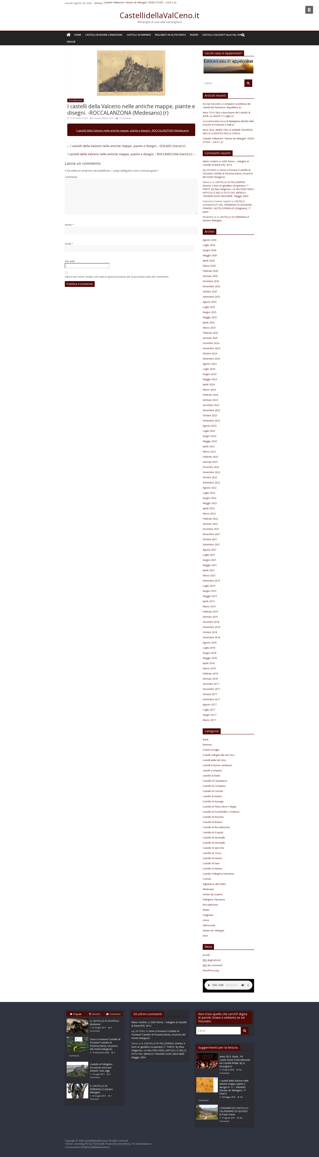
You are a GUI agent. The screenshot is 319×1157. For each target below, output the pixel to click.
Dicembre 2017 (211, 683)
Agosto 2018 (209, 642)
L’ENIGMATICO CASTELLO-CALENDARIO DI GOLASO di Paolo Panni (234, 1111)
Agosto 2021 (209, 549)
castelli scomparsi (139, 34)
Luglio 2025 (209, 307)
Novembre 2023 (211, 410)
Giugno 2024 (209, 374)
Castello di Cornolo (213, 791)
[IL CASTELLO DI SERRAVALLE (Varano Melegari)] (78, 1083)
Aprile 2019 (209, 601)
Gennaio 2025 (210, 338)
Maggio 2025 (210, 317)
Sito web (70, 261)
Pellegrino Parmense (214, 899)
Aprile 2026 (209, 260)
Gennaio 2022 (210, 523)
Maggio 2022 (210, 503)
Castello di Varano (212, 858)
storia (206, 920)
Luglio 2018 (209, 647)
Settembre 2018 (211, 637)
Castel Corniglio (211, 749)
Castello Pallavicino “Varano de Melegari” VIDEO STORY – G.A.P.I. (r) (140, 3)
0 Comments (125, 118)
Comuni (207, 878)
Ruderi (194, 34)
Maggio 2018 (210, 658)
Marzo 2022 (209, 513)
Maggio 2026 (210, 255)
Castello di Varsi (211, 863)
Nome (69, 224)
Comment (115, 1014)
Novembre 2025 (211, 286)
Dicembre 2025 (211, 281)
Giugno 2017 (209, 714)
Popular (77, 1014)
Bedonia (207, 744)
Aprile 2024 (209, 384)
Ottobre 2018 (210, 632)
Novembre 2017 (211, 689)
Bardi (205, 739)
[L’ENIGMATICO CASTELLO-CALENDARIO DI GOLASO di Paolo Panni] (207, 1106)
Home (77, 34)
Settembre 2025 (211, 296)
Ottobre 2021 (210, 539)
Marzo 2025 (209, 327)
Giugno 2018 (209, 652)
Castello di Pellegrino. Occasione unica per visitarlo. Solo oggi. (101, 1067)
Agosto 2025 (209, 301)
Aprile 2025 (209, 322)
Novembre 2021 (211, 534)
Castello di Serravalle (214, 837)
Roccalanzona (75, 100)
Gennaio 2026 (210, 276)
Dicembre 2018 (211, 621)
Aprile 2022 (209, 508)
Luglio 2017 (209, 709)
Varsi (205, 935)
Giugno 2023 (209, 436)
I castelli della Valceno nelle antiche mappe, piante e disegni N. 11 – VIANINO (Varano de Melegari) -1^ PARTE (234, 1087)
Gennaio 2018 (210, 678)
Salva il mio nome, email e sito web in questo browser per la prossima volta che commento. (117, 276)
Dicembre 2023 (211, 405)
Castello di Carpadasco (215, 780)
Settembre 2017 (211, 699)
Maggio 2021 (210, 565)
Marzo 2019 (209, 606)
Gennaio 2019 (210, 616)
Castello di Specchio (213, 847)
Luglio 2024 (209, 369)
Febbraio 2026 (210, 270)
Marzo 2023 (209, 451)
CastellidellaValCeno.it (159, 15)
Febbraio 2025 (210, 332)
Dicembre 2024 (211, 343)
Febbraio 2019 (210, 611)
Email (69, 243)
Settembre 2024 (211, 358)
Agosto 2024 (209, 363)
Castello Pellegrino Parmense (218, 873)
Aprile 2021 (209, 570)
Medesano (208, 889)
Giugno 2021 (209, 560)
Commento (71, 177)
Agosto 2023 (209, 425)
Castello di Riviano (212, 822)
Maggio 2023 (210, 441)
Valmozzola (209, 925)
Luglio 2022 (209, 492)
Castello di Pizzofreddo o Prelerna (221, 811)
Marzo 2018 (209, 668)
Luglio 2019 (209, 585)
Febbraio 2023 (210, 456)
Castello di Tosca (212, 853)
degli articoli (211, 960)
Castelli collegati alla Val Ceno (223, 34)
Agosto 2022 (209, 487)
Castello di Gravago (213, 801)
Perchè (71, 41)
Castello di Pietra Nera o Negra (219, 806)
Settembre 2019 (211, 580)
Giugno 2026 (209, 250)
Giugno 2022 (209, 498)
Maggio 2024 (210, 379)
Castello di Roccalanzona (216, 827)
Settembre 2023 (211, 420)
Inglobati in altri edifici (170, 34)
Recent (96, 1014)
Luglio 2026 (209, 245)
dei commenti (212, 965)
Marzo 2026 (209, 265)
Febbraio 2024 (210, 394)
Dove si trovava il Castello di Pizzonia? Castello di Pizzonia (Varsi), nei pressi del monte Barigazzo (228, 173)
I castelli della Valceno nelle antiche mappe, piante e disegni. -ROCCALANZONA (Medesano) (132, 130)
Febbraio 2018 (210, 673)
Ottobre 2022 (210, 477)
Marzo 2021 (209, 575)
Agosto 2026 (209, 239)
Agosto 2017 (209, 704)
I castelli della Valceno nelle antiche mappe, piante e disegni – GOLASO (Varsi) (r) (125, 146)
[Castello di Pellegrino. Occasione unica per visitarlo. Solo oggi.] (78, 1061)
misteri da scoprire (213, 894)
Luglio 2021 (209, 554)
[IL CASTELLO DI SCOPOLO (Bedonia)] (78, 1018)
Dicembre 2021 (211, 529)
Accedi (206, 955)
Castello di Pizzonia (213, 816)
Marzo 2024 (209, 389)
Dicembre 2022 (211, 467)
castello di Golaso (212, 796)
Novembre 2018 (211, 627)
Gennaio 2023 (210, 461)
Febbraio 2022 (210, 518)
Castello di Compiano (214, 785)
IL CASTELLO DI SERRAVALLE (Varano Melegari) (101, 1089)
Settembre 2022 (211, 482)
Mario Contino (210, 161)
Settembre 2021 (211, 544)
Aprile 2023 (209, 446)
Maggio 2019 (210, 596)
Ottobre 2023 (210, 415)
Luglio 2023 (209, 430)
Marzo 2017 (209, 720)
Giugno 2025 (209, 312)
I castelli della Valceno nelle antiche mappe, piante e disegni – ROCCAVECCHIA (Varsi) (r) (131, 154)
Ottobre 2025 (210, 291)
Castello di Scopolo (213, 832)
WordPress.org (211, 970)
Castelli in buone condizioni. (104, 34)
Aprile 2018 (209, 663)
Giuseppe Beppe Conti (103, 118)
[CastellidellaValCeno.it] (68, 34)
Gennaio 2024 (210, 399)
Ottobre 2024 (210, 353)
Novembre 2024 (211, 348)
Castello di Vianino (212, 868)
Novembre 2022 (211, 472)
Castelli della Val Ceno (214, 760)
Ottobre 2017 (210, 694)
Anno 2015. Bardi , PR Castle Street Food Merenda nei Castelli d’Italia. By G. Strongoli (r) (234, 1061)
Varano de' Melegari (213, 930)
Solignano (208, 915)
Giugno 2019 (209, 590)
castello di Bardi (211, 775)
